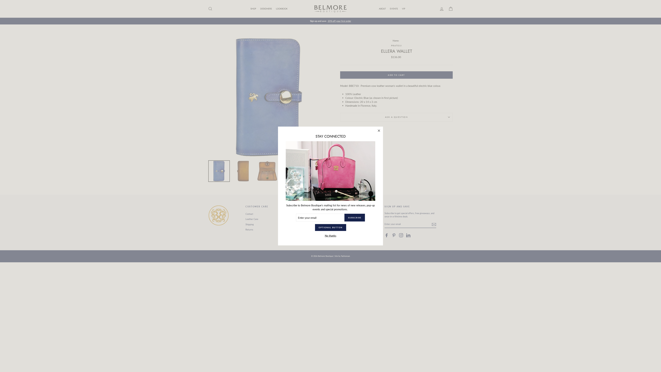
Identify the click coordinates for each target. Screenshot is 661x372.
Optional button (331, 227)
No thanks (330, 235)
